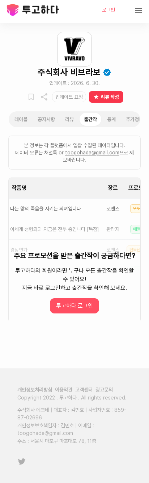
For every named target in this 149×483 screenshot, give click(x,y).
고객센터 (84, 389)
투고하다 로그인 (74, 305)
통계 (111, 119)
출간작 (90, 119)
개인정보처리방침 (34, 389)
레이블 (20, 119)
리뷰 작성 (110, 97)
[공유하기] (44, 97)
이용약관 (63, 389)
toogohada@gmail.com (92, 152)
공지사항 (46, 119)
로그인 (108, 10)
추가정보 (134, 119)
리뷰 (69, 119)
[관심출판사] (31, 97)
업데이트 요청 (69, 97)
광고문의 (104, 389)
